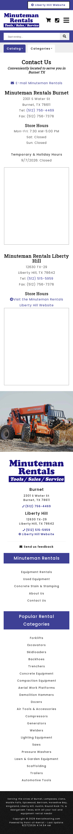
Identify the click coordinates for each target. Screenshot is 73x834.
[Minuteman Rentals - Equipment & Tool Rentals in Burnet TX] (21, 20)
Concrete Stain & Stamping (36, 586)
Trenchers (36, 666)
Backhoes (36, 659)
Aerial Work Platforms (36, 688)
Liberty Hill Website (49, 5)
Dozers (36, 702)
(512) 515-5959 (40, 278)
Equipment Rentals (36, 572)
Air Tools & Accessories (36, 709)
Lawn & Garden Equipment (36, 759)
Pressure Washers (37, 752)
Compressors (36, 716)
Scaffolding (36, 766)
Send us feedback (38, 547)
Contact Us (36, 600)
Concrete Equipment (36, 674)
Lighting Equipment (36, 737)
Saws (36, 745)
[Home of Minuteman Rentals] (36, 471)
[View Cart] (48, 20)
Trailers (36, 773)
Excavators (36, 645)
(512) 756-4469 (40, 110)
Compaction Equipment (36, 681)
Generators (36, 723)
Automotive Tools (36, 780)
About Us (36, 593)
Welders (36, 730)
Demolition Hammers (36, 695)
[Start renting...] (64, 36)
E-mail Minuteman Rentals (38, 83)
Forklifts (36, 638)
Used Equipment (36, 579)
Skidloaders (36, 652)
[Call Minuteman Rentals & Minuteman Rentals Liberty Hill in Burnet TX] (57, 20)
